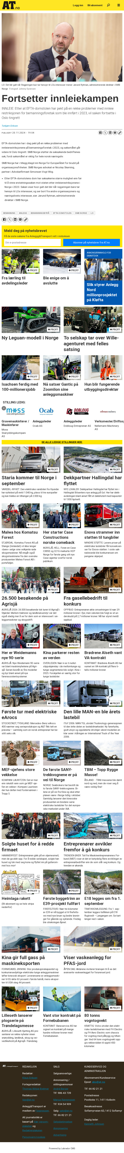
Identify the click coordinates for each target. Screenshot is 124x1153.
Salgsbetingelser (62, 1121)
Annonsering (60, 1128)
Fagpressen (42, 1110)
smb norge (81, 213)
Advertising (59, 1134)
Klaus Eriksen (29, 1077)
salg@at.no (66, 1110)
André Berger (60, 1088)
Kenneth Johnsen (94, 1123)
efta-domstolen (62, 213)
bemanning (9, 213)
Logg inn (78, 5)
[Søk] (108, 5)
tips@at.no (28, 1099)
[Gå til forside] (35, 5)
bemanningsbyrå (40, 213)
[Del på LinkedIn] (110, 133)
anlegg (23, 213)
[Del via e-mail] (115, 133)
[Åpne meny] (119, 5)
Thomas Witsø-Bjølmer (35, 1088)
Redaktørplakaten (32, 1130)
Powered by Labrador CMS (62, 1148)
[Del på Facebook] (100, 133)
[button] (4, 408)
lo (92, 213)
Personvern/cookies (33, 1137)
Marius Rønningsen (64, 1099)
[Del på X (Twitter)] (105, 133)
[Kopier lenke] (119, 133)
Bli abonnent (95, 5)
